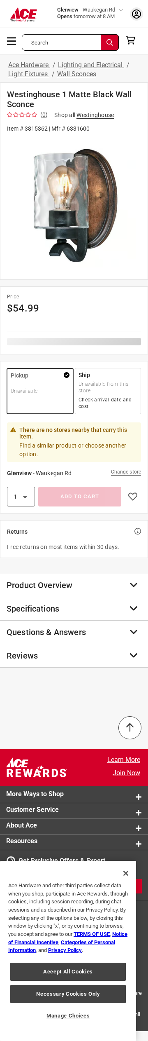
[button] (74, 205)
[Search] (110, 42)
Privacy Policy (65, 950)
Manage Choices (68, 1016)
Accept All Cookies (68, 971)
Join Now (126, 773)
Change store (126, 472)
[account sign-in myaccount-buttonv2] (136, 13)
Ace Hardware (29, 65)
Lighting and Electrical (91, 65)
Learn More (123, 760)
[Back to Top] (129, 727)
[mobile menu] (12, 40)
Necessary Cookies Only (67, 994)
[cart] (133, 40)
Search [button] (39, 43)
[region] (68, 951)
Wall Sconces (76, 74)
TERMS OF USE (92, 934)
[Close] (126, 873)
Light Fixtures (28, 74)
